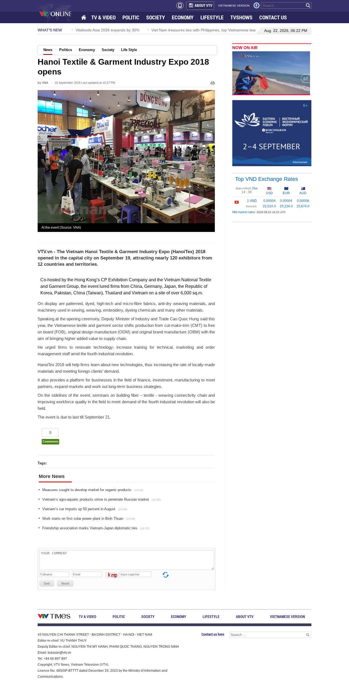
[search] (308, 5)
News (47, 50)
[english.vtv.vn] (54, 617)
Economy (87, 50)
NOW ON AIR (245, 47)
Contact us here (212, 634)
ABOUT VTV (203, 5)
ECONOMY (183, 17)
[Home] (84, 17)
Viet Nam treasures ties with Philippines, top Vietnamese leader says (206, 30)
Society (108, 50)
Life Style (129, 50)
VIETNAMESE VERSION (233, 5)
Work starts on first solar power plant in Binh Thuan (88, 518)
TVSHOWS (241, 17)
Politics (65, 50)
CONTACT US (273, 17)
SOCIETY (155, 17)
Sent (47, 583)
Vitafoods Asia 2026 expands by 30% (103, 30)
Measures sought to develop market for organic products (92, 490)
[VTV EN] (59, 14)
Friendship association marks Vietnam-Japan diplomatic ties (95, 528)
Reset (65, 583)
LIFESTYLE (212, 17)
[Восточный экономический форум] (271, 133)
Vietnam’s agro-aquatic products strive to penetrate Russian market (101, 499)
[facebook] (257, 5)
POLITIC (130, 17)
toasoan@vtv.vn (59, 653)
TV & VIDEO (103, 17)
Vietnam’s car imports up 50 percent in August (84, 509)
